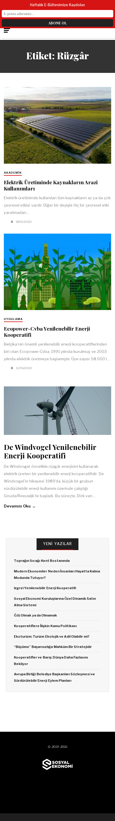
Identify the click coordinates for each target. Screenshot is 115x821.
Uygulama (13, 319)
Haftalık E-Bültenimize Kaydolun (57, 5)
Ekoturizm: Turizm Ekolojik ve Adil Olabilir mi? (51, 636)
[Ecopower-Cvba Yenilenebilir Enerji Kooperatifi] (57, 272)
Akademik (13, 172)
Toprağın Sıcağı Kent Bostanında (42, 561)
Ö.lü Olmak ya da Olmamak (35, 615)
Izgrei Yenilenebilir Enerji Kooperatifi (45, 588)
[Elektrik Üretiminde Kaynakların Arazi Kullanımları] (57, 125)
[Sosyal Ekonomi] (57, 764)
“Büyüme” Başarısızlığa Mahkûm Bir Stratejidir (53, 647)
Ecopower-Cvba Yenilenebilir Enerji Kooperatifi (47, 331)
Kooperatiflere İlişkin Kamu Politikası (45, 626)
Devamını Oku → (20, 506)
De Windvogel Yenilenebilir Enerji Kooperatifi (50, 451)
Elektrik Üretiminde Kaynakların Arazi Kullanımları (51, 185)
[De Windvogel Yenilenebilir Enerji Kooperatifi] (57, 410)
